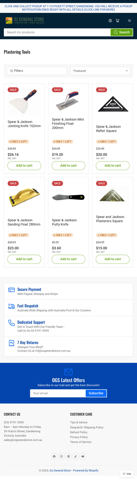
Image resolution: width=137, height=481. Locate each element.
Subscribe (96, 393)
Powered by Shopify (85, 470)
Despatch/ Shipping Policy (86, 427)
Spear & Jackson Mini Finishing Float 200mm (68, 123)
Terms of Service (80, 442)
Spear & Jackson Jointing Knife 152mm (24, 124)
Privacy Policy (79, 437)
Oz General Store (60, 470)
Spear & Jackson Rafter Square (108, 129)
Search (124, 32)
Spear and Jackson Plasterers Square (110, 219)
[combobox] (68, 32)
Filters (18, 71)
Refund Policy (78, 432)
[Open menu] (129, 20)
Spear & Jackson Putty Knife (64, 222)
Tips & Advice (78, 422)
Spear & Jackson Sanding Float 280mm (24, 222)
